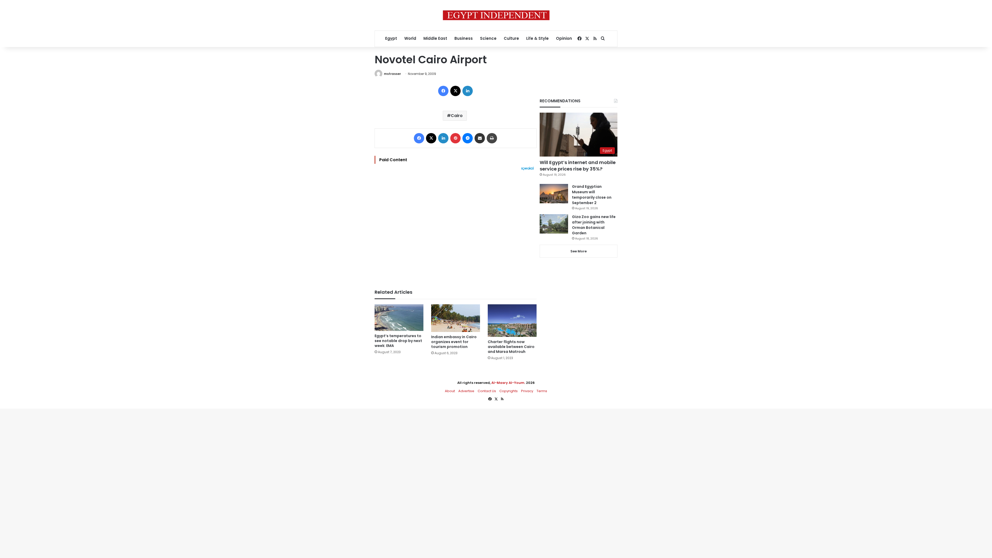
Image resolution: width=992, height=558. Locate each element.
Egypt (391, 38)
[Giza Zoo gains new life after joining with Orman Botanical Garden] (554, 224)
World (410, 38)
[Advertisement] (456, 227)
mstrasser (392, 74)
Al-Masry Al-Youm (507, 382)
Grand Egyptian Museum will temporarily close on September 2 (591, 194)
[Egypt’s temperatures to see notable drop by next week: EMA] (399, 317)
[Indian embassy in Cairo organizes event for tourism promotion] (455, 318)
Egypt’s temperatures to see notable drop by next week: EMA (398, 340)
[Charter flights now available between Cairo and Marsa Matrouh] (512, 320)
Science (488, 38)
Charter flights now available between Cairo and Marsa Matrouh (511, 346)
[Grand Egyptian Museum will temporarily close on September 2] (554, 193)
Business (463, 38)
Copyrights (508, 391)
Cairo (457, 116)
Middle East (435, 38)
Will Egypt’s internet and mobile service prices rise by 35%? (578, 165)
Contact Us (487, 391)
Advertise (466, 391)
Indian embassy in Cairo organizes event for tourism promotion (454, 341)
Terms (542, 391)
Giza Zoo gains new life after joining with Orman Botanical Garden (594, 225)
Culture (511, 38)
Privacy (527, 391)
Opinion (564, 38)
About (450, 391)
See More (578, 251)
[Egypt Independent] (496, 15)
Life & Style (537, 38)
